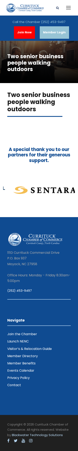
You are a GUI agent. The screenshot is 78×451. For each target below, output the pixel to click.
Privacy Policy (18, 377)
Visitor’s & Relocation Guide (29, 348)
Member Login (54, 32)
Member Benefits (21, 363)
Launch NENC (18, 341)
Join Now (24, 32)
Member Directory (22, 356)
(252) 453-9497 (53, 22)
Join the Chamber (22, 334)
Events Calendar (20, 370)
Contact (14, 385)
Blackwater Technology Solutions (37, 435)
